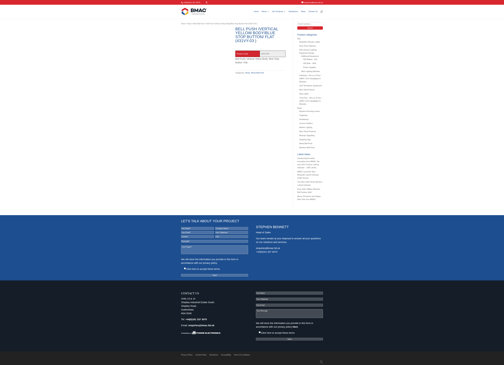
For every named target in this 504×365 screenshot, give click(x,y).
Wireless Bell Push (307, 147)
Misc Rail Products (307, 90)
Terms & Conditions (242, 355)
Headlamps (304, 119)
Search (310, 28)
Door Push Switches (307, 46)
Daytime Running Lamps (309, 111)
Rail (298, 39)
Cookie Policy (201, 355)
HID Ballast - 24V (310, 59)
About (264, 11)
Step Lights (304, 94)
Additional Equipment (310, 56)
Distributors (293, 11)
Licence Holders (306, 123)
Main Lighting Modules (310, 71)
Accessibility (226, 355)
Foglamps (303, 115)
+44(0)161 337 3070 (266, 252)
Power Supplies (309, 67)
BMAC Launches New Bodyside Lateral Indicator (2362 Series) (308, 175)
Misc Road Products (307, 131)
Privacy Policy (187, 355)
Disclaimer (213, 355)
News (303, 11)
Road (189, 24)
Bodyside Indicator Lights (309, 42)
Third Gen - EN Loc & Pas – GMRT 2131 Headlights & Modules (310, 101)
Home (256, 11)
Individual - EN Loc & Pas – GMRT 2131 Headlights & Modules (310, 78)
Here (220, 263)
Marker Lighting (305, 127)
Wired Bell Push (199, 24)
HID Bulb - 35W (309, 63)
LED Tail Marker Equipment (310, 86)
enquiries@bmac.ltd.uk (268, 248)
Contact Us (313, 11)
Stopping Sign (305, 139)
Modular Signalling (307, 135)
